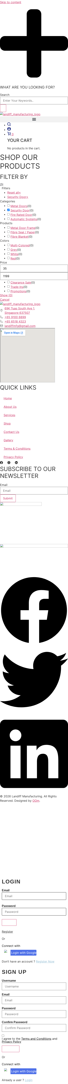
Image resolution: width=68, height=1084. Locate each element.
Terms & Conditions (17, 448)
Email (3, 484)
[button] (34, 119)
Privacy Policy (13, 457)
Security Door (20, 210)
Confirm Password (14, 1022)
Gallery (8, 440)
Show (6, 295)
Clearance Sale (21, 282)
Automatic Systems (24, 219)
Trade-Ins (17, 287)
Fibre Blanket (19, 236)
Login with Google (23, 953)
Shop (7, 423)
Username (9, 980)
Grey (14, 250)
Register (7, 931)
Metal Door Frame (23, 228)
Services (9, 415)
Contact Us (11, 432)
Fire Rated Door (21, 215)
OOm (35, 800)
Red (13, 258)
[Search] (3, 108)
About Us (10, 407)
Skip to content (10, 2)
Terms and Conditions (36, 1038)
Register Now (45, 961)
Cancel (4, 299)
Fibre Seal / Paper (23, 232)
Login (28, 1080)
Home (8, 398)
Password (9, 906)
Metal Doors (19, 206)
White (14, 254)
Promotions (18, 291)
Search (4, 94)
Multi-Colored (20, 245)
